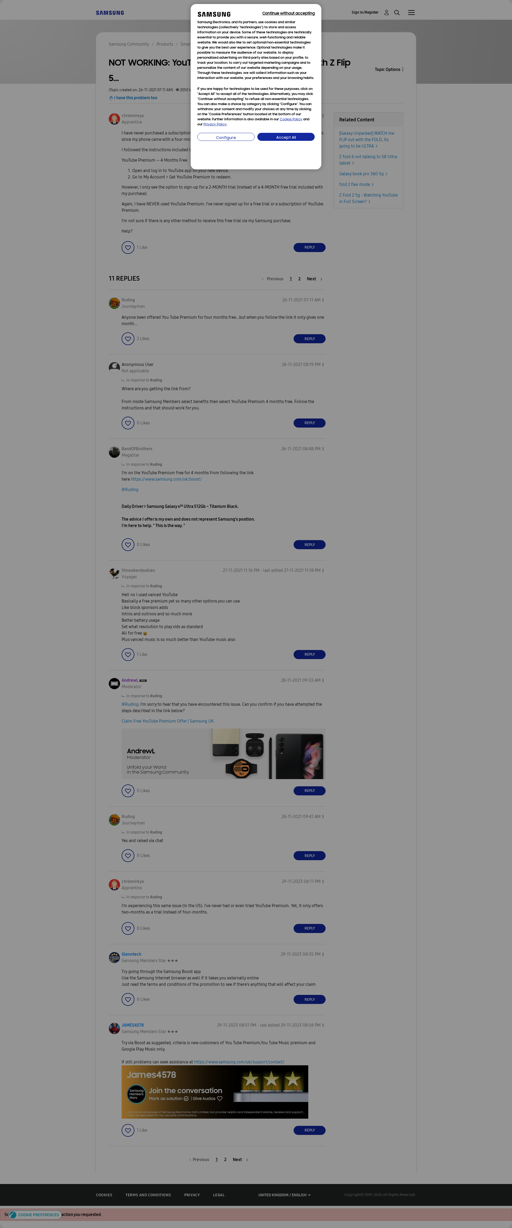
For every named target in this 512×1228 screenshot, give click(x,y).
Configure (226, 138)
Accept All (286, 138)
